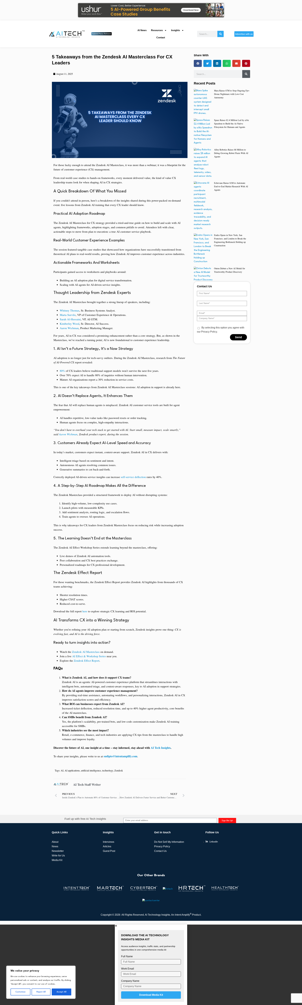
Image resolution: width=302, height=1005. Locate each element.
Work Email (127, 968)
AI (62, 770)
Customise (20, 992)
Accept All (61, 992)
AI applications (72, 770)
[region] (41, 982)
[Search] (220, 34)
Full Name (127, 956)
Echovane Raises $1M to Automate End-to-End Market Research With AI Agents (231, 186)
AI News (142, 30)
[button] (198, 63)
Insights (175, 30)
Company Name (130, 981)
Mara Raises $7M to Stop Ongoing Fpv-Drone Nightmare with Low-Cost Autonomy (232, 94)
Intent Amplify (183, 914)
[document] (151, 965)
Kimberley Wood (69, 323)
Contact (160, 37)
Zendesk (118, 770)
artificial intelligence (91, 770)
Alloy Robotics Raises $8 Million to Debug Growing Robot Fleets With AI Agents (231, 153)
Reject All (41, 992)
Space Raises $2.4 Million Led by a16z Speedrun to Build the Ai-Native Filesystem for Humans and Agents (231, 123)
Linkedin (214, 842)
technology (107, 770)
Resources (157, 30)
